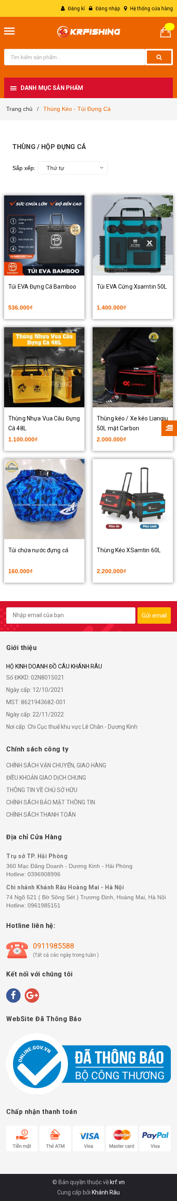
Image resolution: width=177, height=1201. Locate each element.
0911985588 (53, 946)
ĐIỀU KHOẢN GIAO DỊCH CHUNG (46, 777)
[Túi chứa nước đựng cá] (44, 499)
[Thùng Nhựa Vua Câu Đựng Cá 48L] (44, 367)
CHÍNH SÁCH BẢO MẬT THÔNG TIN (50, 802)
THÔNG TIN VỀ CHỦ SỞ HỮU (41, 790)
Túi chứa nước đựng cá (38, 550)
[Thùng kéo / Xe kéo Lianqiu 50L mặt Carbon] (133, 367)
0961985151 (44, 905)
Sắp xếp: (23, 168)
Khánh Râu (106, 1192)
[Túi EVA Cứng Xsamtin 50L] (133, 235)
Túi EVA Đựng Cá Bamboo (42, 286)
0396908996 (44, 874)
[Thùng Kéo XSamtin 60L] (133, 499)
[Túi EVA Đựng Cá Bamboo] (44, 235)
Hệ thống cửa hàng (151, 8)
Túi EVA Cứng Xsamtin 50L (132, 286)
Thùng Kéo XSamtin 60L (129, 550)
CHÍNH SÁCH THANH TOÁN (41, 814)
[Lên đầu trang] (149, 1152)
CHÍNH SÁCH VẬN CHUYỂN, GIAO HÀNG (56, 765)
